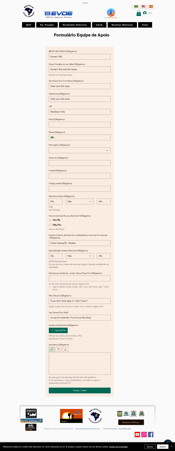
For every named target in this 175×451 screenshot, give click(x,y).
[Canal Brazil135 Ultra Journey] (137, 434)
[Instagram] (144, 434)
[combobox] (79, 150)
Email (57, 119)
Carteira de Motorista (63, 325)
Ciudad (57, 170)
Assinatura (59, 344)
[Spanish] (150, 6)
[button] (138, 13)
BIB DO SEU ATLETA (63, 51)
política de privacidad (118, 446)
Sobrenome (59, 93)
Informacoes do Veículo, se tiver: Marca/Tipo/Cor (75, 273)
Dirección (58, 157)
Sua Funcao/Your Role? (58, 312)
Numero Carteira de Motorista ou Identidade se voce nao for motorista (78, 236)
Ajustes (150, 446)
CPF (50, 106)
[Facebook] (150, 434)
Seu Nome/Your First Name (66, 81)
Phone (57, 132)
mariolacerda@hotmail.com (87, 429)
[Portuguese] (136, 6)
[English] (143, 6)
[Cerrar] (171, 446)
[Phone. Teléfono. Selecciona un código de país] (53, 137)
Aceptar (162, 446)
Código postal (60, 183)
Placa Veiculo (60, 295)
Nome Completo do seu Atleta (67, 64)
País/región (59, 145)
